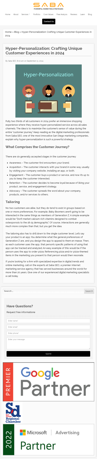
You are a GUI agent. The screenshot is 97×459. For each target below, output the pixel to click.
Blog (16, 32)
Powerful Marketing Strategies (48, 9)
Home (8, 32)
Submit (48, 354)
